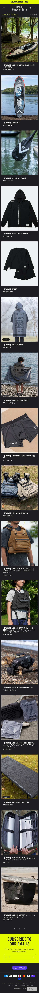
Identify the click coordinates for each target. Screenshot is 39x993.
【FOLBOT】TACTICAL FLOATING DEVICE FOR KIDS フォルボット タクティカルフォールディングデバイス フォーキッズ (18, 630)
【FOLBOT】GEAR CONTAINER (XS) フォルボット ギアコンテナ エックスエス (19, 859)
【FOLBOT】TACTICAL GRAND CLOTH (15, 400)
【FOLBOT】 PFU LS (10, 289)
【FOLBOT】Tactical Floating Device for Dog (18, 687)
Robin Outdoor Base (12, 983)
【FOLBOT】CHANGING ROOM (13, 345)
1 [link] (14, 929)
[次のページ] (25, 929)
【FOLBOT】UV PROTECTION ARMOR (15, 234)
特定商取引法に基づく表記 (20, 988)
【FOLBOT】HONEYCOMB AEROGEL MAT (16, 802)
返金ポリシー (33, 983)
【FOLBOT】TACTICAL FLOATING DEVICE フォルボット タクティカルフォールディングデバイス (18, 570)
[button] (4, 8)
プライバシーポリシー (13, 985)
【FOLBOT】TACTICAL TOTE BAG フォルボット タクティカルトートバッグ (19, 916)
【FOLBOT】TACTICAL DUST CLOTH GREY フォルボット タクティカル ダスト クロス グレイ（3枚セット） (19, 745)
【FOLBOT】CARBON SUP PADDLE (14, 178)
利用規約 (23, 985)
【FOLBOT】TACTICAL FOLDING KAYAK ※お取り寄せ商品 (19, 66)
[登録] (33, 957)
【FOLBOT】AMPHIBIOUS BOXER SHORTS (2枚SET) (19, 457)
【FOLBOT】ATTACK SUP (11, 122)
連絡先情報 (30, 985)
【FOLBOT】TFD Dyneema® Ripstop (15, 513)
